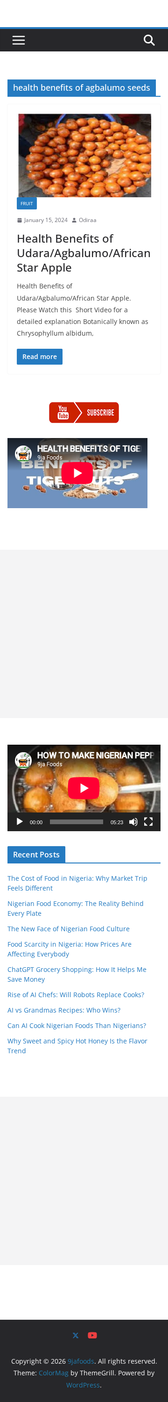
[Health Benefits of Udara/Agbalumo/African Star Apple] (84, 155)
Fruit (27, 203)
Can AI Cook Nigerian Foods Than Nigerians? (76, 1025)
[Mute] (133, 822)
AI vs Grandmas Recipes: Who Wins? (63, 1010)
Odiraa (88, 220)
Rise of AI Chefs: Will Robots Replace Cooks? (75, 994)
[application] (84, 788)
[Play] (19, 822)
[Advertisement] (84, 634)
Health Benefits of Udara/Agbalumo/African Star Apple (84, 252)
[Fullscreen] (148, 822)
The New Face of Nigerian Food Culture (68, 928)
